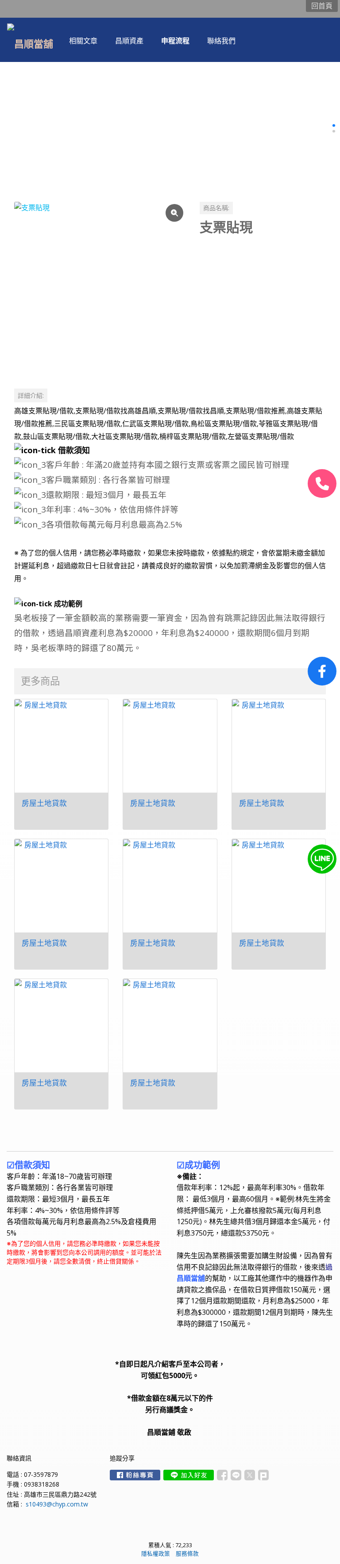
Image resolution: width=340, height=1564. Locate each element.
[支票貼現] (99, 287)
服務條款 (187, 1553)
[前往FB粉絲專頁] (135, 1475)
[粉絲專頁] (322, 671)
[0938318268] (322, 483)
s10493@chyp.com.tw (57, 1504)
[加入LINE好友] (188, 1475)
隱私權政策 (155, 1553)
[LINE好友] (322, 859)
